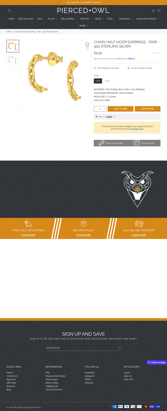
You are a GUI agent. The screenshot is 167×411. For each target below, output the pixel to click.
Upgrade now (137, 129)
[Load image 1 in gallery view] (13, 46)
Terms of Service (54, 389)
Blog (9, 389)
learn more (28, 235)
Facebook (89, 372)
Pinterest (89, 383)
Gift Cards (11, 383)
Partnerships (52, 379)
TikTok (88, 379)
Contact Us (12, 376)
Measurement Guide (55, 376)
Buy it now (147, 109)
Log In (127, 372)
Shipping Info (52, 386)
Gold (98, 81)
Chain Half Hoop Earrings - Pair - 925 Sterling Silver (36, 32)
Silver (108, 81)
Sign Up (128, 376)
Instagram (90, 376)
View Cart (128, 379)
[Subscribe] (120, 348)
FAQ (48, 372)
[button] (9, 10)
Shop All (11, 386)
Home (9, 32)
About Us (11, 379)
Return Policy (52, 383)
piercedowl (18, 407)
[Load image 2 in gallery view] (13, 60)
